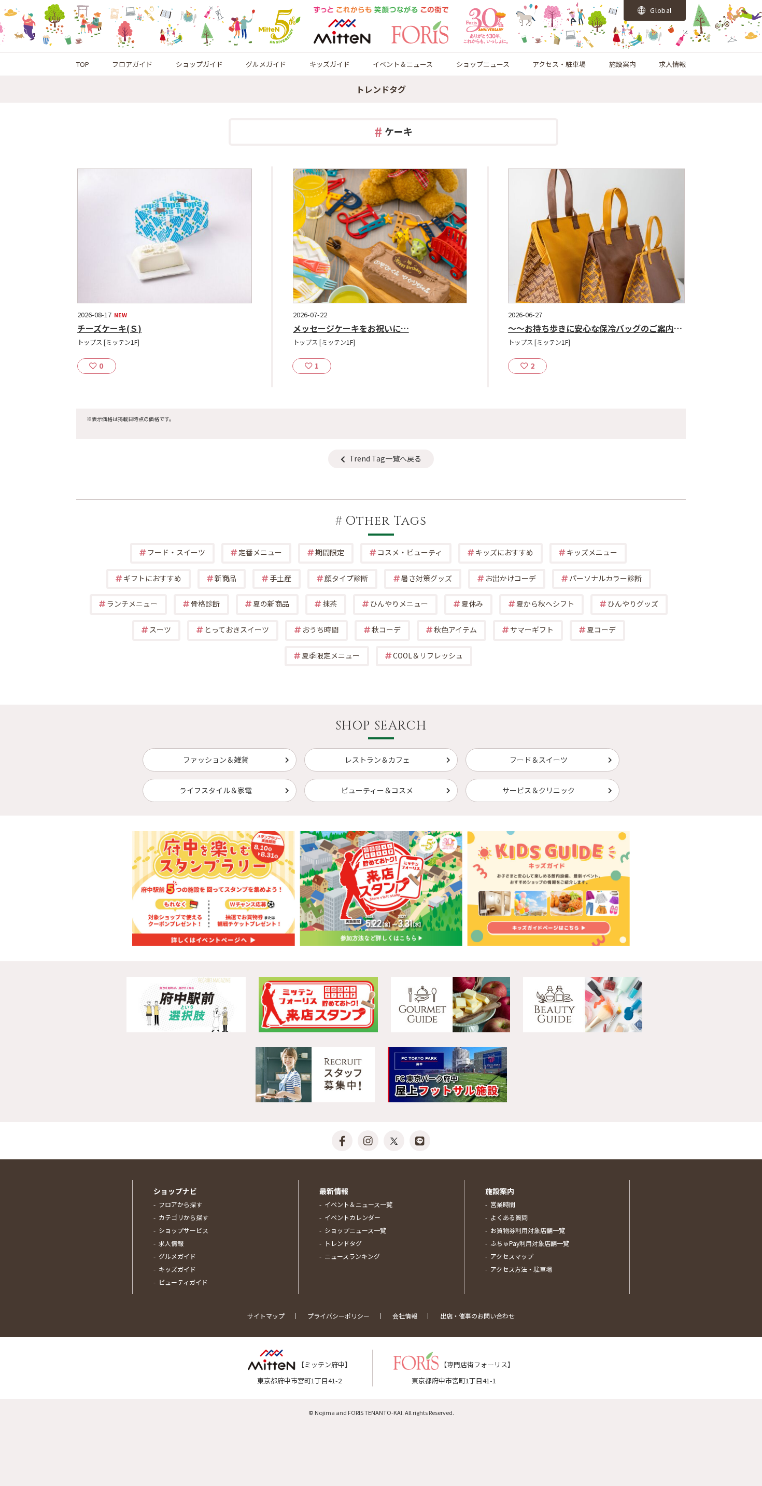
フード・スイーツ (176, 552)
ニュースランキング (352, 1256)
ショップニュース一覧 (355, 1230)
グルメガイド (266, 64)
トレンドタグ (343, 1243)
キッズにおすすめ (504, 552)
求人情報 (672, 64)
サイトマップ (266, 1315)
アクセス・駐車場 (559, 64)
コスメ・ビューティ (409, 552)
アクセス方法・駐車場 (521, 1269)
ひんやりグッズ (633, 603)
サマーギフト (532, 629)
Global (660, 10)
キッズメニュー (592, 552)
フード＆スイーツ (539, 759)
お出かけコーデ (510, 578)
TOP (82, 64)
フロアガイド (132, 64)
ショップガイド (199, 64)
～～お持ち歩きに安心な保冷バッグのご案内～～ (599, 328)
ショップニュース (483, 64)
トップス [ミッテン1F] (108, 342)
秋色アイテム (455, 629)
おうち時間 (320, 629)
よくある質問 (509, 1217)
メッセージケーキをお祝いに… (351, 328)
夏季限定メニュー (331, 655)
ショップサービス (183, 1230)
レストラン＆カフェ (377, 759)
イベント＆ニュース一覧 (358, 1204)
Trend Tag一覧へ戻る (385, 458)
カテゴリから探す (183, 1217)
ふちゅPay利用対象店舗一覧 (529, 1243)
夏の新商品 (271, 603)
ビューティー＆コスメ (377, 790)
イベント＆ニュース (403, 64)
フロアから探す (180, 1204)
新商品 (225, 578)
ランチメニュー (132, 603)
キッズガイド (329, 64)
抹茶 (329, 603)
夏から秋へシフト (545, 603)
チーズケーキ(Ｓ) (109, 328)
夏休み (472, 603)
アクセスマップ (511, 1256)
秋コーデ (386, 629)
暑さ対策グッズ (426, 578)
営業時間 (502, 1204)
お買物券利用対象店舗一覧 (527, 1230)
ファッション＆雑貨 (215, 759)
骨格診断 (205, 603)
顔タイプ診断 (346, 578)
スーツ (160, 629)
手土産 (280, 578)
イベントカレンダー (352, 1217)
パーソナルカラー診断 (605, 578)
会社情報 (404, 1315)
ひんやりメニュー (399, 603)
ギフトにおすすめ (152, 578)
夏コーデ (601, 629)
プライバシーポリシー (338, 1315)
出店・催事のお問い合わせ (477, 1315)
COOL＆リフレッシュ (428, 655)
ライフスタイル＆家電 (215, 790)
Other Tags (386, 521)
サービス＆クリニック (538, 790)
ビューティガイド (183, 1282)
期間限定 (329, 552)
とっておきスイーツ (236, 629)
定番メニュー (260, 552)
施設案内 (622, 64)
